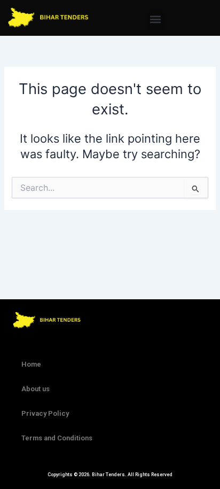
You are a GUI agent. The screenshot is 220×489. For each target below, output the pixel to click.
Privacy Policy (45, 413)
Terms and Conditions (56, 438)
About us (35, 389)
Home (31, 364)
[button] (155, 19)
